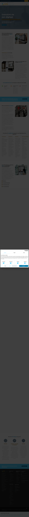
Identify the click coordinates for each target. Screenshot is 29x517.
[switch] (11, 263)
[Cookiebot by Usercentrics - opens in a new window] (25, 250)
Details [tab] (14, 252)
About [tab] (24, 252)
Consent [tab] (5, 252)
